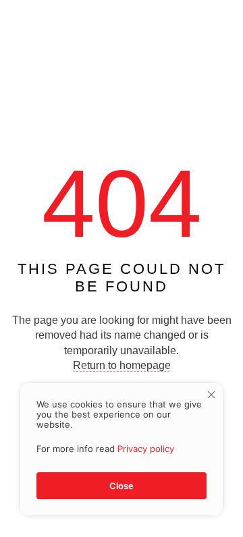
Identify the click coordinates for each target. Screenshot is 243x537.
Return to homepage (122, 365)
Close (121, 485)
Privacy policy (145, 448)
